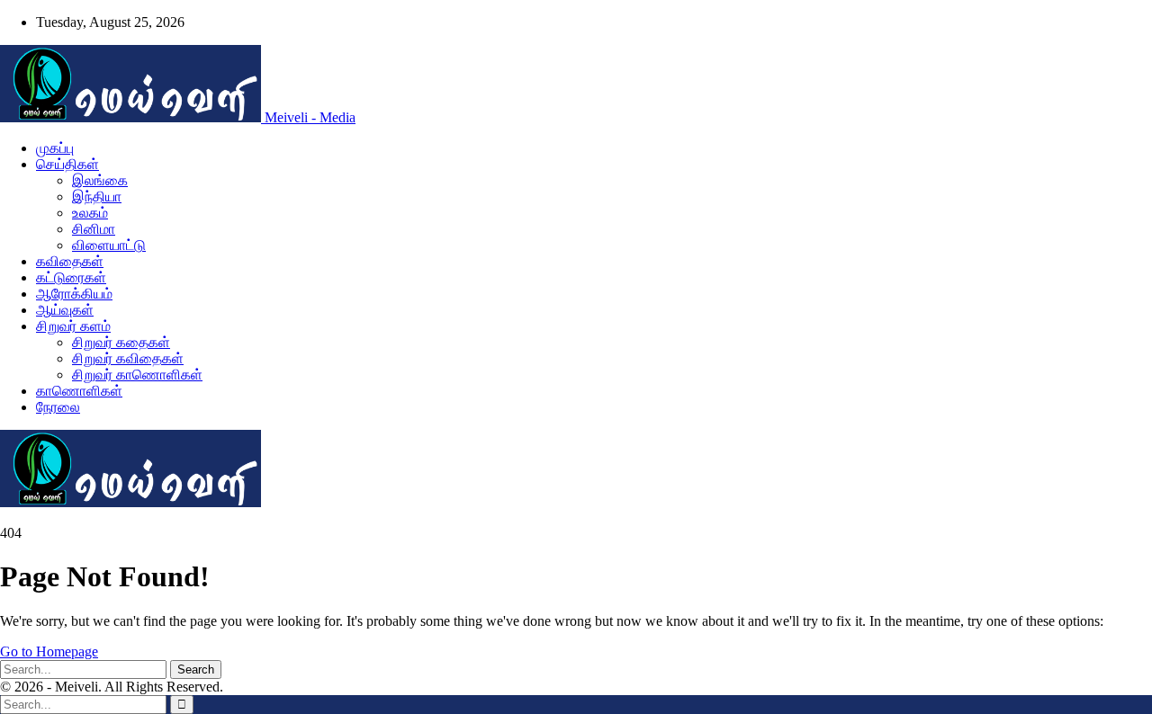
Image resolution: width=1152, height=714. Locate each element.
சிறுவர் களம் (73, 326)
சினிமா (93, 229)
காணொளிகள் (79, 390)
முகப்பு (55, 148)
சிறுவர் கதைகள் (121, 342)
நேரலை (58, 407)
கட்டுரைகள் (71, 277)
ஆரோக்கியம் (74, 293)
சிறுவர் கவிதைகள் (128, 358)
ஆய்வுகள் (65, 309)
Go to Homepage (49, 651)
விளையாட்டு (109, 245)
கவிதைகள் (70, 261)
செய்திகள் (67, 164)
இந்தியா (97, 196)
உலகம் (90, 212)
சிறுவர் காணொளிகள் (137, 374)
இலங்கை (100, 180)
